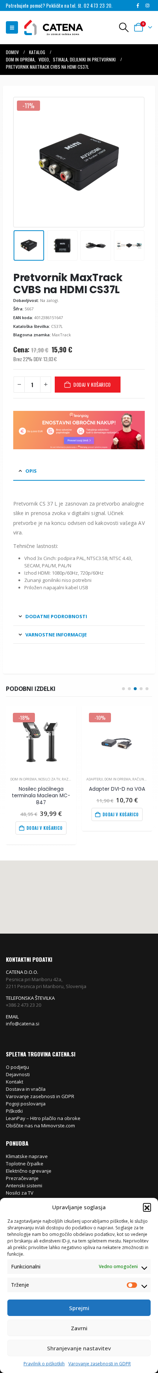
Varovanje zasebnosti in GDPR (99, 1364)
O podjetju (17, 1067)
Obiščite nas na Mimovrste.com (40, 1125)
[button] (147, 1207)
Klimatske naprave (27, 1156)
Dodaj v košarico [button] (44, 828)
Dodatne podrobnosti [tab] (56, 616)
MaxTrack (61, 334)
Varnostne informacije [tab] (56, 634)
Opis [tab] (31, 471)
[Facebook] (137, 5)
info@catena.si (22, 1023)
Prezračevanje (22, 1178)
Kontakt (14, 1081)
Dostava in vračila (26, 1089)
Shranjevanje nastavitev (79, 1348)
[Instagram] (147, 5)
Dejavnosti (18, 1074)
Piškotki (14, 1111)
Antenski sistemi (24, 1185)
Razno (67, 779)
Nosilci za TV (49, 779)
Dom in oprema (23, 779)
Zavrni (79, 1328)
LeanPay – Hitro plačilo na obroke (43, 1118)
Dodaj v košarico (92, 384)
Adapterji (94, 779)
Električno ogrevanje (28, 1171)
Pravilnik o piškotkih (44, 1364)
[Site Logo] (50, 27)
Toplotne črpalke (24, 1163)
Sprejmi (79, 1308)
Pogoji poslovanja (26, 1103)
